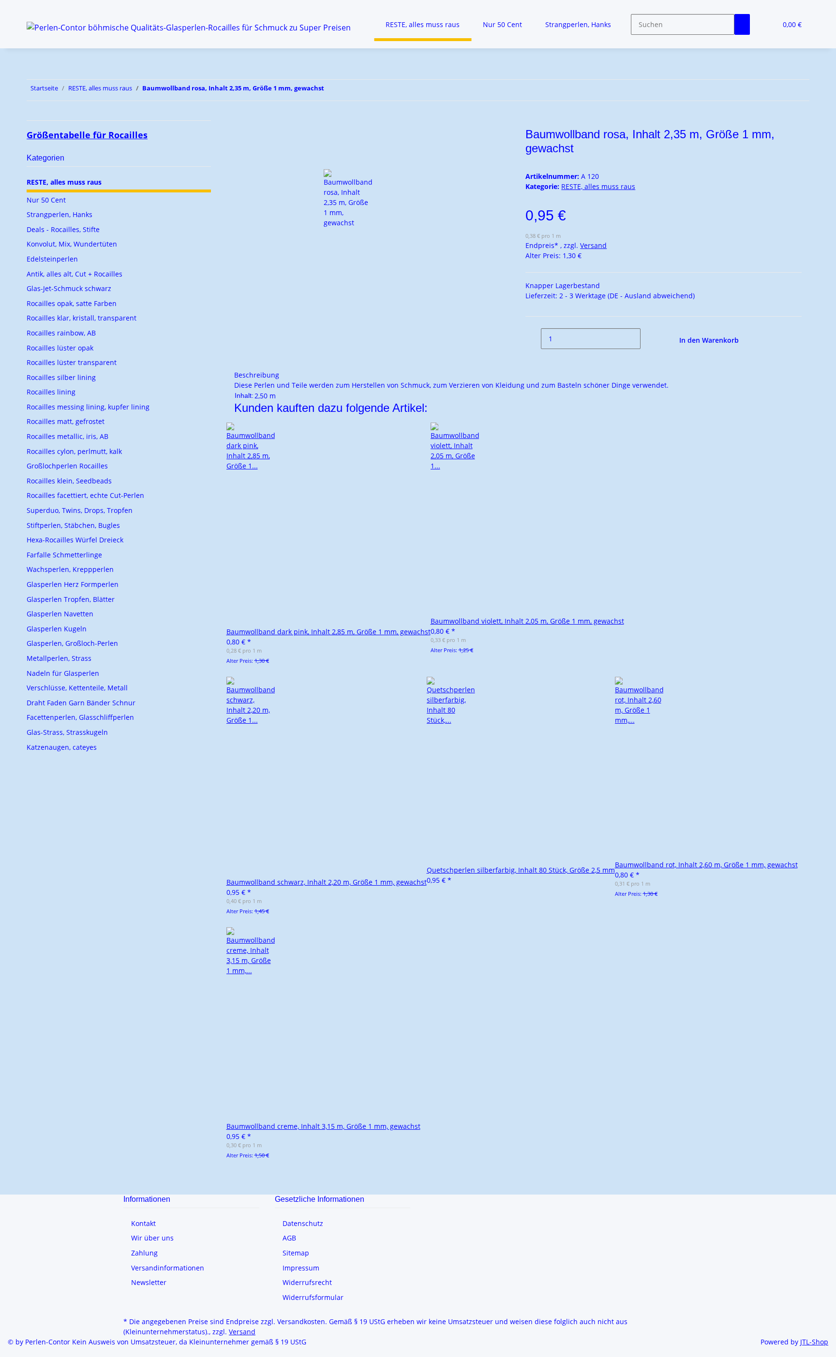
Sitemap (296, 1252)
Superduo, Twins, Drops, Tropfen (80, 510)
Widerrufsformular (313, 1297)
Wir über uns (152, 1237)
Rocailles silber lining (61, 377)
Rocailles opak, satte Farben (72, 303)
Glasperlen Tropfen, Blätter (71, 599)
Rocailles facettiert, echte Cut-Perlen (85, 495)
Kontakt (143, 1223)
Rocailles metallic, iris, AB (67, 436)
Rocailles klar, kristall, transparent (81, 317)
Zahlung (144, 1252)
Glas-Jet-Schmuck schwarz (69, 288)
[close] (242, 138)
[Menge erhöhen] (648, 338)
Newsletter (148, 1282)
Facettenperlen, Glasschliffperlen (80, 717)
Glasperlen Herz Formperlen (73, 584)
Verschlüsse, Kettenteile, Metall (77, 687)
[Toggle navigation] (39, 8)
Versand (593, 245)
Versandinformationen (167, 1267)
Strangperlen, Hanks (59, 214)
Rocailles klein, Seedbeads (69, 480)
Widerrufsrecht (307, 1282)
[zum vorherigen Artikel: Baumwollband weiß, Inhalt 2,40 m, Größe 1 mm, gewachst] (349, 90)
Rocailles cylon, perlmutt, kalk (74, 451)
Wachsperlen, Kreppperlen (70, 569)
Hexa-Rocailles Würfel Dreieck (75, 539)
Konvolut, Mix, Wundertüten (72, 243)
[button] (765, 24)
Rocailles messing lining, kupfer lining (88, 406)
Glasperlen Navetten (60, 613)
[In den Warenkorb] (242, 122)
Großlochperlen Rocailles (67, 465)
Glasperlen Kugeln (57, 628)
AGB (289, 1237)
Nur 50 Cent (46, 199)
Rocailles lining (51, 391)
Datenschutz (303, 1223)
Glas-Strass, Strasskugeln (67, 732)
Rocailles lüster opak (60, 347)
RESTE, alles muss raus (598, 186)
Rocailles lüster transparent (72, 362)
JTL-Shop (814, 1341)
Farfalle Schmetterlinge (64, 554)
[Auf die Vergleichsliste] (242, 158)
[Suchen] (742, 24)
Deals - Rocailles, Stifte (63, 229)
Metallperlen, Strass (59, 658)
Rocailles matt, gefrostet (65, 421)
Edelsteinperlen (52, 258)
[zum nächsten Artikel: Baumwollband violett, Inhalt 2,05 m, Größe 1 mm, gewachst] (332, 90)
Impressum (301, 1267)
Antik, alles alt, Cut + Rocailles (74, 273)
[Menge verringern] (533, 338)
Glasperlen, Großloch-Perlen (72, 643)
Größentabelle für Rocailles (87, 135)
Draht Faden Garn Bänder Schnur (81, 702)
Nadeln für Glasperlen (63, 673)
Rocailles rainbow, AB (61, 332)
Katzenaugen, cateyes (62, 747)
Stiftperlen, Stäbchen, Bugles (73, 525)
